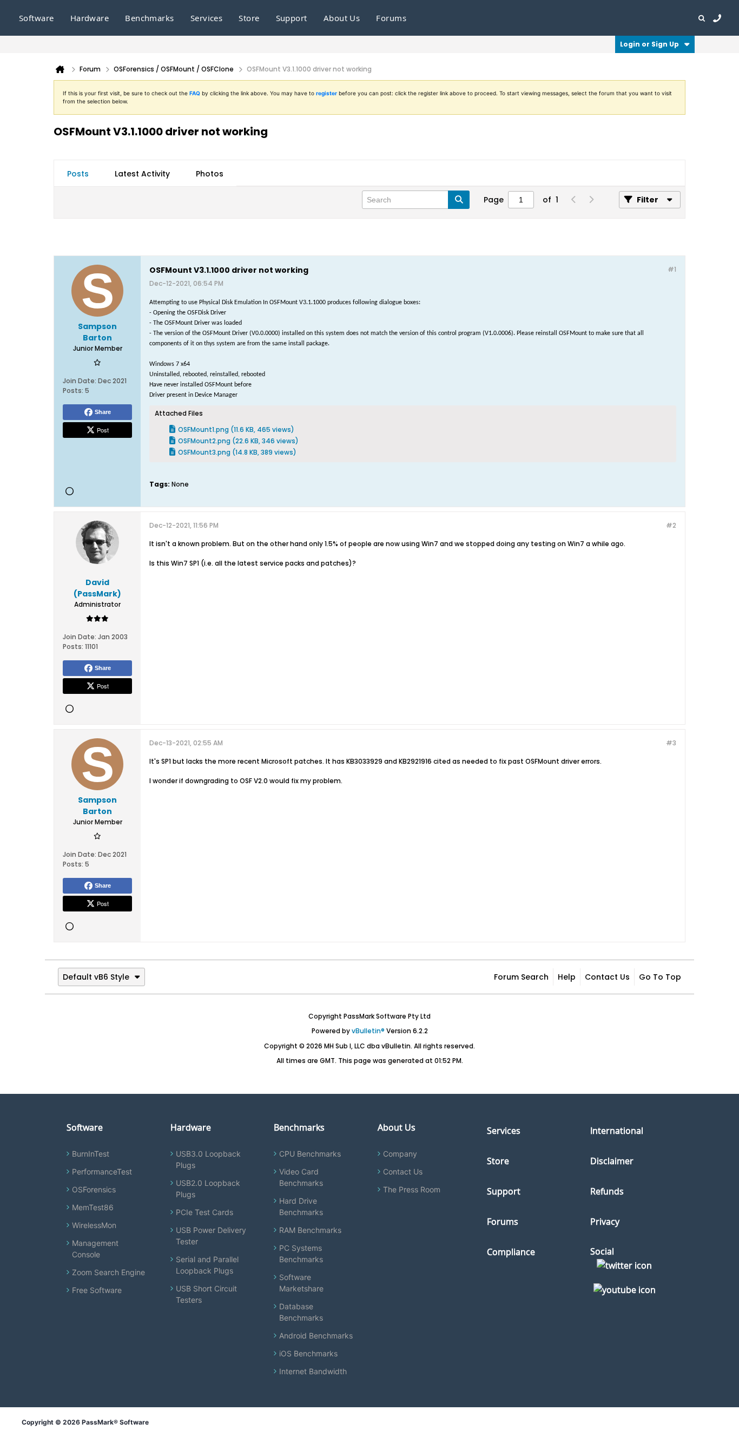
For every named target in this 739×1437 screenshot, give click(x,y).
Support (291, 17)
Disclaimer (612, 1161)
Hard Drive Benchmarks (301, 1206)
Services (503, 1131)
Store (498, 1161)
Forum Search (521, 977)
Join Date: (79, 380)
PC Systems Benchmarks (301, 1253)
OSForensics (94, 1189)
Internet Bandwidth (313, 1371)
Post (103, 429)
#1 (672, 269)
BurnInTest (90, 1153)
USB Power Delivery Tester (211, 1235)
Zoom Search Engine (108, 1272)
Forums (391, 17)
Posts (78, 173)
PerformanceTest (102, 1171)
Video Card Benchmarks (301, 1177)
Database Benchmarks (301, 1312)
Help (567, 977)
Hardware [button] (89, 17)
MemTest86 (93, 1207)
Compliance (511, 1252)
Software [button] (36, 17)
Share (103, 412)
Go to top (660, 977)
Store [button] (249, 17)
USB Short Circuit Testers (206, 1294)
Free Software (97, 1290)
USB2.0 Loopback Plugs (208, 1188)
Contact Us (607, 977)
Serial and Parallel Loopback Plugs (207, 1265)
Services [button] (206, 17)
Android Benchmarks (316, 1335)
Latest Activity (142, 173)
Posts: (73, 390)
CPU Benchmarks (310, 1153)
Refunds (607, 1191)
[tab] (78, 173)
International (616, 1131)
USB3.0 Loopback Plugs (208, 1159)
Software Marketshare (301, 1282)
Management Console (95, 1248)
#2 (671, 525)
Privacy (604, 1222)
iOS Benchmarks (308, 1353)
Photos (209, 173)
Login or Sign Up (649, 44)
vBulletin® (368, 1030)
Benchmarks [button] (149, 17)
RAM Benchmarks (310, 1230)
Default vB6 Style (96, 977)
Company (400, 1153)
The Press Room (411, 1189)
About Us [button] (342, 17)
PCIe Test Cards (204, 1212)
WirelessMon (94, 1225)
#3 (671, 742)
